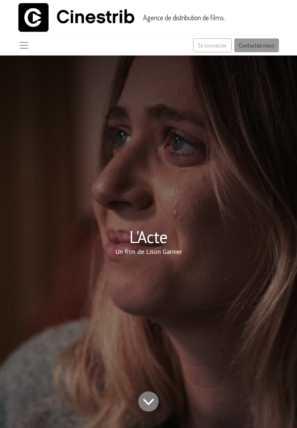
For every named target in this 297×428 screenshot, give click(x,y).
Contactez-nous (256, 45)
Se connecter (212, 45)
